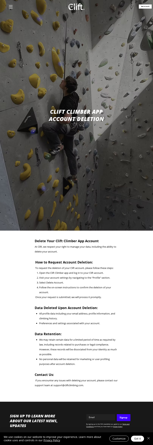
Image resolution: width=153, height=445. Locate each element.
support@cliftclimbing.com (68, 385)
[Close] (148, 438)
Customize (119, 438)
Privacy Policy (117, 426)
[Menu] (11, 6)
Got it (137, 438)
